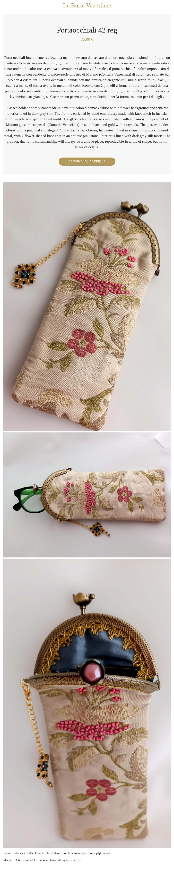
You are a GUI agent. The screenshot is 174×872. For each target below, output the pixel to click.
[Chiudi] (5, 5)
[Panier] (168, 5)
